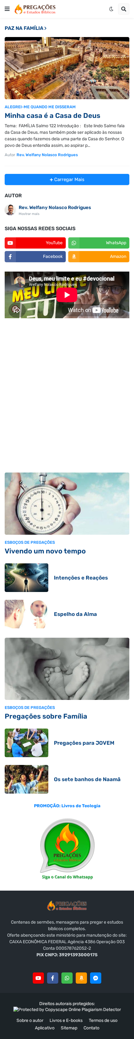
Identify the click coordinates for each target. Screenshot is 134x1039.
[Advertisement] (67, 396)
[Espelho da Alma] (26, 614)
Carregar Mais (68, 179)
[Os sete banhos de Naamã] (26, 779)
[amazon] (81, 978)
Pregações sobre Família (46, 716)
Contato (91, 1028)
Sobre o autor (30, 1020)
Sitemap (69, 1028)
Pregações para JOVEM (84, 743)
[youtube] (38, 978)
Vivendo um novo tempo (45, 551)
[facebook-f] (52, 978)
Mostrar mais (29, 214)
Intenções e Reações (81, 578)
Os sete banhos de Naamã (87, 779)
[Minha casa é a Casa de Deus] (67, 68)
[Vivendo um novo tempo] (67, 504)
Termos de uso (103, 1020)
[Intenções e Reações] (26, 577)
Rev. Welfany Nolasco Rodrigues (55, 207)
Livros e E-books (66, 1020)
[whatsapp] (67, 978)
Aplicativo (45, 1028)
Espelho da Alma (75, 614)
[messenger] (95, 978)
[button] (7, 9)
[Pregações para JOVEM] (26, 743)
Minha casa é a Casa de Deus (52, 115)
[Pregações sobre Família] (67, 669)
